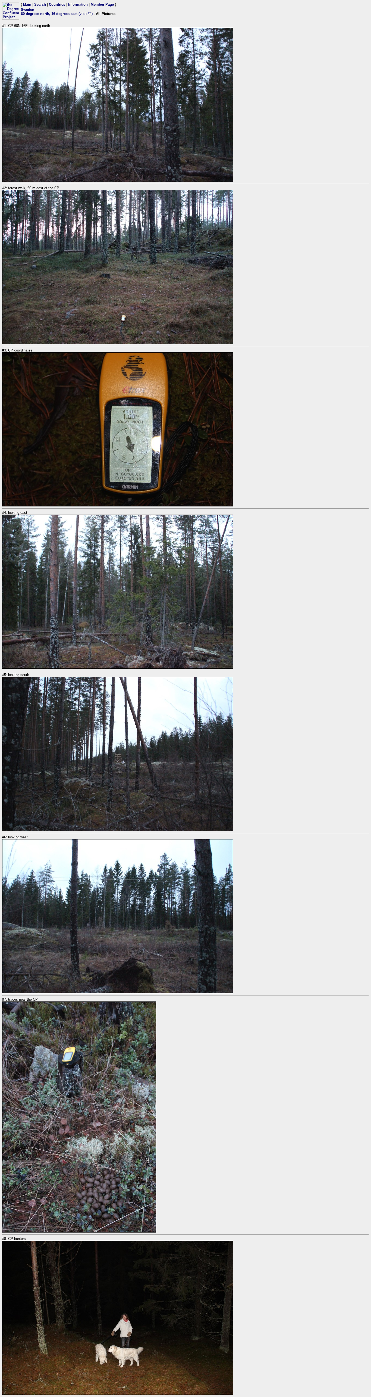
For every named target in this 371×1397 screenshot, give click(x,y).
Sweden (27, 10)
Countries (57, 4)
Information (78, 4)
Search (40, 4)
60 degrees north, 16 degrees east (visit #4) (57, 14)
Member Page (102, 4)
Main (27, 4)
